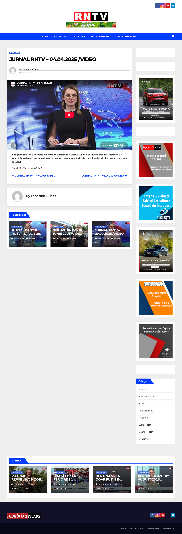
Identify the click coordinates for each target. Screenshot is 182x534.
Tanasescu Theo (30, 69)
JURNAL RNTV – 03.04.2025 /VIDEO (103, 175)
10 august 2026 (21, 484)
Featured (143, 418)
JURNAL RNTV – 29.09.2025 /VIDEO (109, 232)
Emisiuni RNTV (146, 396)
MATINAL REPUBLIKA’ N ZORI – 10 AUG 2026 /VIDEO (27, 479)
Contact (79, 36)
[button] (173, 36)
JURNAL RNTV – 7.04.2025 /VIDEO (35, 175)
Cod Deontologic (126, 36)
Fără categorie (146, 411)
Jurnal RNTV (14, 53)
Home (45, 36)
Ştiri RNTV (144, 439)
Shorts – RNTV (146, 432)
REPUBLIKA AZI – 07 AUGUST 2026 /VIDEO (153, 479)
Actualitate (144, 389)
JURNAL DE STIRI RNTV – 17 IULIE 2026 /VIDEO (27, 233)
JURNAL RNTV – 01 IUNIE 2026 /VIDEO (67, 232)
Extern (142, 404)
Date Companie (100, 36)
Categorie (60, 36)
